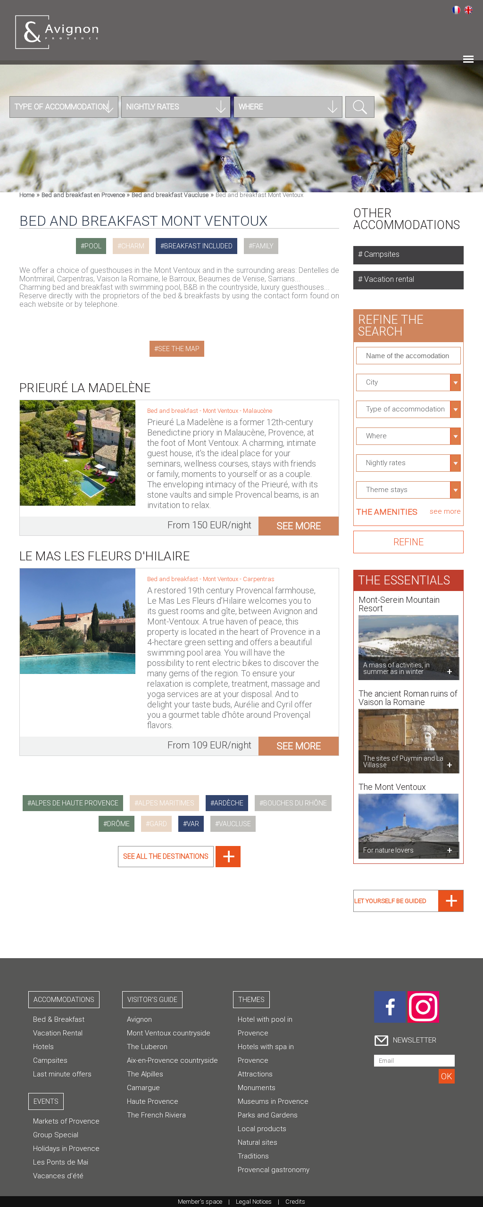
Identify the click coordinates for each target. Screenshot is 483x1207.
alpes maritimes (166, 803)
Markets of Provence (66, 1121)
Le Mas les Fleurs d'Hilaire (104, 556)
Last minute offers (62, 1074)
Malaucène (257, 410)
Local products (262, 1129)
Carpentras (259, 579)
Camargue (143, 1088)
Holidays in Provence (66, 1148)
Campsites (381, 254)
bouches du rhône (295, 803)
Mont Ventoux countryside (168, 1033)
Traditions (253, 1156)
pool (92, 246)
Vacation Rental (58, 1033)
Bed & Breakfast (58, 1019)
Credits (295, 1201)
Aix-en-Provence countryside (172, 1060)
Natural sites (257, 1142)
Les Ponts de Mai (60, 1162)
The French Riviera (156, 1115)
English (468, 10)
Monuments (256, 1088)
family (263, 246)
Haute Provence (152, 1101)
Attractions (255, 1074)
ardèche (228, 803)
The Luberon (147, 1047)
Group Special (55, 1135)
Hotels (43, 1047)
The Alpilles (145, 1074)
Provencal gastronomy (273, 1170)
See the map (179, 349)
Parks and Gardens (268, 1115)
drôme (118, 824)
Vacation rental (388, 279)
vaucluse (235, 824)
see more (299, 526)
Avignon (139, 1019)
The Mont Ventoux (392, 787)
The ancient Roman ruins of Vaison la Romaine (408, 698)
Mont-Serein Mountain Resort (399, 604)
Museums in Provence (273, 1101)
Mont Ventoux (221, 410)
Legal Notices (254, 1201)
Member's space (200, 1201)
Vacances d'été (58, 1176)
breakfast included (198, 246)
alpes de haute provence (74, 803)
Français (456, 10)
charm (132, 246)
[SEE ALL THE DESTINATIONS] (179, 864)
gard (158, 824)
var (193, 824)
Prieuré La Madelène (85, 388)
